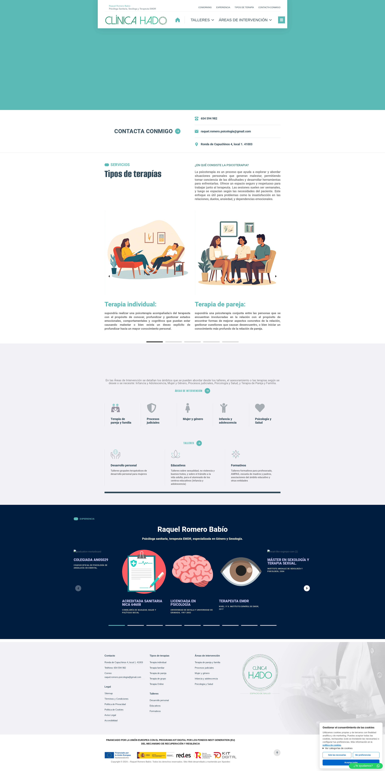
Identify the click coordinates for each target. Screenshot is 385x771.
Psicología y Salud (204, 684)
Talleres (200, 20)
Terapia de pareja (158, 673)
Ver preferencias (363, 755)
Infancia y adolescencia (206, 678)
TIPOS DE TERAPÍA (244, 7)
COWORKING (205, 7)
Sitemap (109, 693)
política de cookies (332, 745)
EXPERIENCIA (223, 7)
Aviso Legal (110, 715)
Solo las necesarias (337, 755)
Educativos (155, 705)
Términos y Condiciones (116, 698)
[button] (109, 276)
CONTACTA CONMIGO (269, 7)
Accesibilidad (111, 720)
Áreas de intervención (243, 20)
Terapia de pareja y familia (207, 662)
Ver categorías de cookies (339, 748)
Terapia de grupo (158, 678)
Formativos (155, 711)
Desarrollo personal (159, 700)
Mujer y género (202, 673)
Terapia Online (157, 684)
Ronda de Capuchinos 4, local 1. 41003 (124, 662)
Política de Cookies (114, 709)
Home (177, 19)
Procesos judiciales (204, 667)
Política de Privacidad (115, 704)
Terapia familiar (157, 667)
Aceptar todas (351, 762)
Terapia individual (158, 662)
